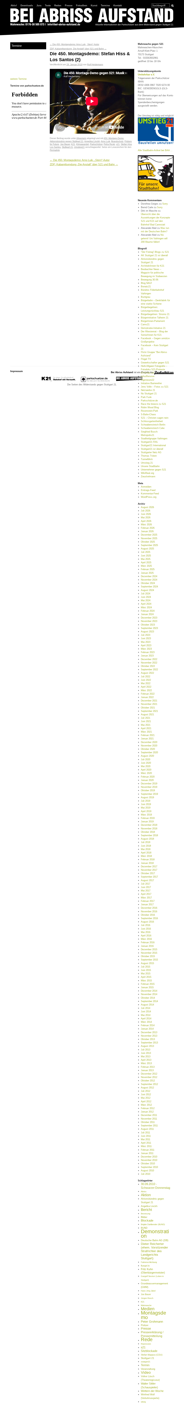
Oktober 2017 (148, 873)
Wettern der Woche (152, 1390)
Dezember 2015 (149, 949)
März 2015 (146, 980)
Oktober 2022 (148, 666)
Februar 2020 (148, 776)
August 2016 (147, 921)
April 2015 (146, 977)
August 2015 (147, 963)
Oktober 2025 (148, 541)
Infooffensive (147, 376)
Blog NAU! (146, 283)
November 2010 (149, 1160)
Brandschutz (117, 141)
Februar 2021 (148, 735)
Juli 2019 (145, 800)
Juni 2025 (146, 555)
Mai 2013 (145, 1056)
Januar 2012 (147, 1111)
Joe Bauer (65, 144)
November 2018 (149, 828)
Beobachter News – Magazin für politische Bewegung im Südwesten (154, 272)
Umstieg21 (79, 147)
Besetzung (145, 1214)
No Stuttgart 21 (149, 393)
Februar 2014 (148, 1025)
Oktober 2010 (148, 1163)
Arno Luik (105, 141)
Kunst (94, 5)
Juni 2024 (146, 597)
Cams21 (145, 324)
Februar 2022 (148, 693)
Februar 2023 (148, 652)
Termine (105, 5)
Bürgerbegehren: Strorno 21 (155, 314)
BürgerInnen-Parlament (153, 321)
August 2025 (147, 548)
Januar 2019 (147, 821)
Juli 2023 (145, 635)
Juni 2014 (146, 1011)
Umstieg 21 (147, 462)
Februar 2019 (148, 818)
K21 (73, 144)
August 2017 (147, 880)
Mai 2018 (145, 849)
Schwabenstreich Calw (152, 428)
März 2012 (146, 1105)
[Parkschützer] (96, 381)
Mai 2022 (145, 683)
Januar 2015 (147, 987)
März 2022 (146, 690)
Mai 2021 (145, 725)
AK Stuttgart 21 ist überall (154, 255)
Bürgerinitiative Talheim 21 (154, 317)
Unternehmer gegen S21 (153, 469)
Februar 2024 (148, 611)
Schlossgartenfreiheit (152, 421)
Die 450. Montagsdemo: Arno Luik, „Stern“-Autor (74, 44)
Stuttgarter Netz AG (151, 452)
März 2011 (146, 1146)
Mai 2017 (145, 890)
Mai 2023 (145, 642)
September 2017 (149, 876)
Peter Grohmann (152, 1321)
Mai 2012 (145, 1097)
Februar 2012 (148, 1108)
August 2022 (147, 673)
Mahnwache (146, 1305)
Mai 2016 (145, 932)
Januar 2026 (147, 531)
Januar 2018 (147, 863)
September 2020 (149, 752)
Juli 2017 (145, 883)
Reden (57, 5)
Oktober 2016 (148, 915)
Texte (48, 5)
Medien (148, 1308)
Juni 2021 (146, 721)
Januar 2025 (147, 573)
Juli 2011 (145, 1132)
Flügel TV (146, 359)
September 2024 (149, 586)
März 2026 (146, 524)
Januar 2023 (147, 655)
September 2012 (149, 1084)
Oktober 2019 (148, 790)
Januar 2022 (147, 697)
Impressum (16, 371)
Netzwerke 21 (148, 390)
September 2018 (149, 835)
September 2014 (149, 1001)
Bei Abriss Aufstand (24, 29)
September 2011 (149, 1125)
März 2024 (146, 607)
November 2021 (149, 704)
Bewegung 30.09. (150, 279)
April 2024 (146, 603)
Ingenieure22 (147, 380)
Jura (38, 5)
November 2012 (149, 1077)
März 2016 (146, 939)
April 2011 (146, 1142)
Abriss (143, 1191)
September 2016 (149, 918)
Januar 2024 (147, 614)
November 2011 (149, 1118)
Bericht (146, 1210)
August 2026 (147, 507)
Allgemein (81, 138)
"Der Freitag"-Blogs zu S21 (155, 252)
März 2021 (146, 731)
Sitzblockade (149, 1350)
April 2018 (146, 852)
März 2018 (146, 856)
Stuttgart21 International (153, 445)
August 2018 (147, 838)
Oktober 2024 (148, 583)
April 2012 (146, 1101)
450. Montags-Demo (114, 138)
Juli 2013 (145, 1049)
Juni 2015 (146, 970)
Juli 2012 (145, 1091)
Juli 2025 (145, 552)
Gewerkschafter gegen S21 (155, 362)
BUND (144, 1228)
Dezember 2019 (149, 783)
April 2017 (146, 894)
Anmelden (146, 486)
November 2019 (149, 787)
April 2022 (146, 686)
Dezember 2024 (149, 576)
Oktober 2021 (148, 707)
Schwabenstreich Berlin (153, 424)
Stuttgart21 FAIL (149, 442)
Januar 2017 (147, 904)
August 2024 (147, 590)
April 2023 (146, 645)
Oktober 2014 (148, 997)
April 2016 (146, 935)
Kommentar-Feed (150, 493)
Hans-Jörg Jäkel (148, 1291)
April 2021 (146, 728)
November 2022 (149, 662)
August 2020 (147, 756)
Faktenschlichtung (149, 1262)
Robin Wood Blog (150, 407)
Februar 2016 (148, 942)
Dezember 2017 (149, 866)
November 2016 (149, 911)
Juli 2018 (145, 842)
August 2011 (147, 1129)
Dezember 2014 (149, 990)
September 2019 (149, 794)
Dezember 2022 (149, 659)
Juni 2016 (146, 928)
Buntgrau (145, 297)
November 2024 (149, 579)
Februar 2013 (148, 1067)
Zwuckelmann (148, 476)
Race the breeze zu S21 (153, 404)
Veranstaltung (148, 1369)
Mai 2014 (145, 1015)
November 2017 (149, 870)
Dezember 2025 (149, 534)
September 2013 (149, 1042)
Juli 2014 (145, 1008)
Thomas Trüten (149, 455)
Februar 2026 (148, 528)
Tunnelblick (147, 459)
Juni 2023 (146, 638)
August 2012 (147, 1087)
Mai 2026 (145, 517)
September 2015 (149, 959)
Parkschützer (96, 144)
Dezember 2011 (149, 1115)
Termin (145, 1365)
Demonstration (155, 1233)
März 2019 (146, 814)
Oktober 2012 (148, 1080)
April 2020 (146, 769)
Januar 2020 (147, 780)
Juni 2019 (146, 804)
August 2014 (147, 1004)
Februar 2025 (148, 569)
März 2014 (146, 1022)
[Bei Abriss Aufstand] (92, 17)
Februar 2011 (147, 1149)
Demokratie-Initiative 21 (153, 328)
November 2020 (149, 745)
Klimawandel (82, 144)
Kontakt (117, 5)
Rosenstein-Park (149, 410)
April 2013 (146, 1060)
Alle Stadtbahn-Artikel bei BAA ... (155, 150)
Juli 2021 (145, 718)
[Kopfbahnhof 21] (59, 381)
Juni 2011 (146, 1136)
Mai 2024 (145, 600)
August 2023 (147, 631)
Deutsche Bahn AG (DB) (154, 1240)
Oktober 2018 (148, 832)
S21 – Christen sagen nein (154, 417)
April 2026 (146, 521)
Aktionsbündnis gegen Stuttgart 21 (66, 141)
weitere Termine (18, 79)
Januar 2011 (147, 1153)
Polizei (144, 1325)
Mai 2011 (145, 1139)
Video (146, 1372)
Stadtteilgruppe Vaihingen (154, 438)
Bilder (144, 1217)
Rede (147, 1339)
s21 (118, 144)
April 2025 (146, 562)
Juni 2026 (146, 514)
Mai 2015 (145, 973)
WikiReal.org (147, 473)
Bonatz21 (146, 286)
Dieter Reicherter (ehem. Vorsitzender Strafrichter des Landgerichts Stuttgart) (154, 1251)
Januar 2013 (147, 1070)
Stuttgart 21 (67, 147)
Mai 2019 (145, 807)
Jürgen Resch (147, 1298)
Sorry (165, 203)
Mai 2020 (145, 766)
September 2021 (149, 711)
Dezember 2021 (149, 700)
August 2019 (147, 797)
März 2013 (146, 1063)
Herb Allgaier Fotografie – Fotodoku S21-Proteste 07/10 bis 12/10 (154, 369)
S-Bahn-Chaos (148, 414)
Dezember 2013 (149, 1032)
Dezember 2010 (149, 1156)
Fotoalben (81, 5)
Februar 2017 (148, 901)
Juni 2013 (146, 1053)
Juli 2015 (145, 966)
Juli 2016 (145, 925)
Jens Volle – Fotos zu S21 (154, 386)
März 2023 (146, 648)
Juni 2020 (146, 763)
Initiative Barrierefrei (151, 383)
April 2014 (146, 1018)
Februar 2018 (148, 859)
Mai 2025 (145, 559)
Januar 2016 (147, 946)
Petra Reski (109, 144)
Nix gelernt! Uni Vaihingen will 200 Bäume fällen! (154, 238)
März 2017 (146, 897)
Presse (68, 5)
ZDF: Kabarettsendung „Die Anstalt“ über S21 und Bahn (78, 48)
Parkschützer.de (149, 400)
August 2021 (147, 714)
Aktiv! (14, 5)
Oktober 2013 (148, 1039)
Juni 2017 (146, 887)
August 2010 (147, 1170)
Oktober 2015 (148, 956)
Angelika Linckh (92, 141)
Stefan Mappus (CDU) (151, 1355)
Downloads (26, 5)
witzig (143, 1402)
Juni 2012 (146, 1094)
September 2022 (149, 669)
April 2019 (146, 811)
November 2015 (149, 952)
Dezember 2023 (149, 617)
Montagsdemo (153, 1315)
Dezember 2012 (149, 1073)
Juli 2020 (145, 759)
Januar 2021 (147, 738)
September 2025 (149, 545)
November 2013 (149, 1035)
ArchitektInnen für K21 (152, 265)
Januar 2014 (147, 1028)
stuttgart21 (145, 1362)
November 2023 (149, 621)
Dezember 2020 (149, 742)
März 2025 (146, 566)
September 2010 (149, 1167)
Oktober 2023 (148, 624)
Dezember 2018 (149, 825)
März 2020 (146, 773)
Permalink (55, 150)
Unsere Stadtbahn (150, 466)
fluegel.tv (145, 1266)
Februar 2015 (148, 984)
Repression (146, 1344)
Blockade (147, 1220)
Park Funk (146, 397)
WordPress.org (148, 497)
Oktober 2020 (148, 749)
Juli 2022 (145, 676)
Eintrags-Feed (148, 490)
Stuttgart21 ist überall (152, 449)
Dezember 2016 (149, 908)
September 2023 (149, 628)
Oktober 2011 (148, 1122)
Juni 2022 (146, 680)
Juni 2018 (146, 845)
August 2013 (147, 1046)
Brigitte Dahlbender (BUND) (153, 1224)
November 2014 (149, 994)
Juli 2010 (145, 1174)
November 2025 (149, 538)
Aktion (146, 1195)
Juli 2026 (145, 510)
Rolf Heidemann (95, 64)
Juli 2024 (145, 593)
